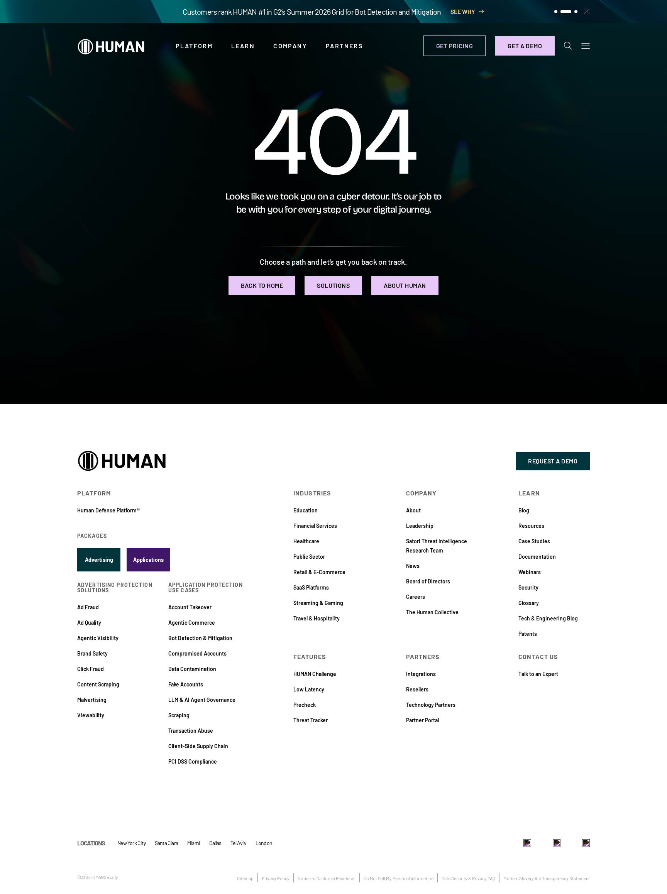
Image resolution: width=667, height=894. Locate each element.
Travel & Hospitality (316, 618)
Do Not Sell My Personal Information (398, 878)
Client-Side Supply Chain (198, 746)
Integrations (421, 674)
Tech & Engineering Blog (548, 618)
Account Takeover (190, 607)
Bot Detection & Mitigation (200, 638)
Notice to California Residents (327, 878)
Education (305, 510)
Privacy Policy (275, 878)
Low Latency (308, 689)
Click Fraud (90, 669)
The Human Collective (432, 612)
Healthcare (306, 541)
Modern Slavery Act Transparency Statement (546, 878)
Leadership (419, 525)
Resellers (417, 689)
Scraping (179, 715)
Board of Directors (428, 581)
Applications (148, 559)
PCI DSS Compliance (192, 761)
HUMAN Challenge (314, 674)
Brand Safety (92, 653)
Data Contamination (192, 669)
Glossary (528, 603)
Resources (531, 525)
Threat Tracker (310, 720)
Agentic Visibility (98, 638)
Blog (523, 510)
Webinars (529, 572)
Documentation (537, 556)
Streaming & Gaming (318, 603)
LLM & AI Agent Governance (201, 699)
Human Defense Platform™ (108, 510)
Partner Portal (422, 720)
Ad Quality (89, 622)
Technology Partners (430, 704)
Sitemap (245, 878)
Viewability (90, 715)
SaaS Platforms (311, 587)
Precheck (304, 704)
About (413, 510)
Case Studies (534, 541)
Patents (527, 633)
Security (528, 587)
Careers (415, 596)
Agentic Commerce (191, 622)
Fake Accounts (185, 684)
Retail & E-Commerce (319, 572)
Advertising (99, 559)
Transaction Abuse (190, 730)
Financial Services (315, 525)
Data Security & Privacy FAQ (468, 878)
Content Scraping (98, 684)
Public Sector (309, 556)
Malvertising (92, 699)
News (413, 566)
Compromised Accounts (197, 653)
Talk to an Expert (538, 674)
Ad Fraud (88, 607)
